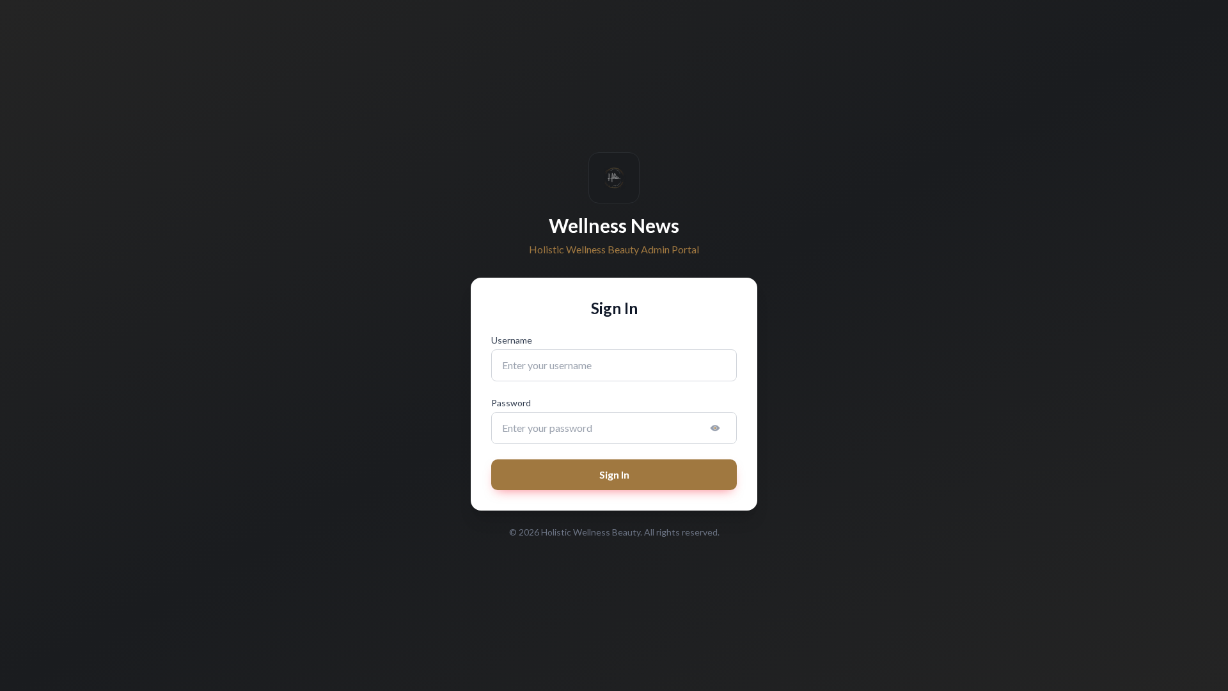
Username (511, 340)
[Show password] (715, 428)
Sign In (614, 474)
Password (511, 402)
